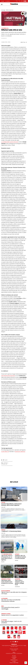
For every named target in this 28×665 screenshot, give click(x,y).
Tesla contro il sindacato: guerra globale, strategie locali (19, 582)
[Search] (17, 1)
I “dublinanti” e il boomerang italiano (11, 531)
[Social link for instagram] (23, 1)
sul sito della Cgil (5, 451)
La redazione (7, 1)
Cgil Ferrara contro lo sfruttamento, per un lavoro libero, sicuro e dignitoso (6, 557)
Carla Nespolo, (23, 377)
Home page (3, 10)
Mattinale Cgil (4, 464)
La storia (14, 661)
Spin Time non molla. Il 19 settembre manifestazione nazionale (10, 600)
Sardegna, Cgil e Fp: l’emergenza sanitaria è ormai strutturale (20, 557)
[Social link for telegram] (26, 1)
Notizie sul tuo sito (14, 659)
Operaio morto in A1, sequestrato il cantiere (12, 615)
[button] (21, 42)
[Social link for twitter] (20, 1)
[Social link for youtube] (25, 1)
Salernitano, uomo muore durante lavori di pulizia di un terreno (7, 582)
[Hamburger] (1, 4)
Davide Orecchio (17, 586)
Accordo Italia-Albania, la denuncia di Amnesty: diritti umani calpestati (11, 504)
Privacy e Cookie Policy (14, 662)
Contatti (2, 1)
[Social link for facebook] (21, 1)
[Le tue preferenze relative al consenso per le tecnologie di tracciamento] (25, 662)
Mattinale (6, 462)
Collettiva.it (14, 644)
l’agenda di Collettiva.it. (20, 451)
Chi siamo (14, 655)
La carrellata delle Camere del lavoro (9, 141)
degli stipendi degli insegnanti (8, 375)
